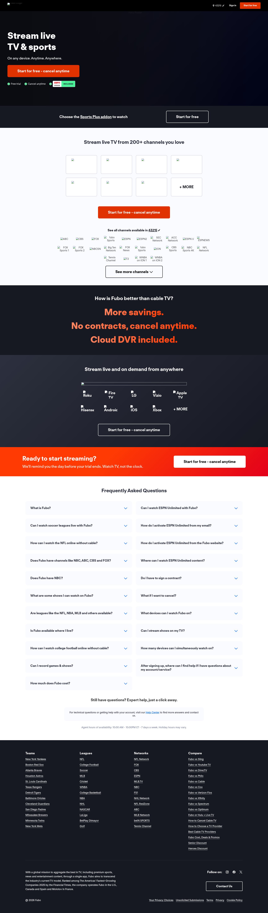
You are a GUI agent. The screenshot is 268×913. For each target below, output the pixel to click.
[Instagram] (227, 872)
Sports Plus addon (96, 116)
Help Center (152, 712)
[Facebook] (234, 872)
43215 (152, 230)
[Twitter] (240, 872)
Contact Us (224, 886)
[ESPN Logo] (64, 84)
